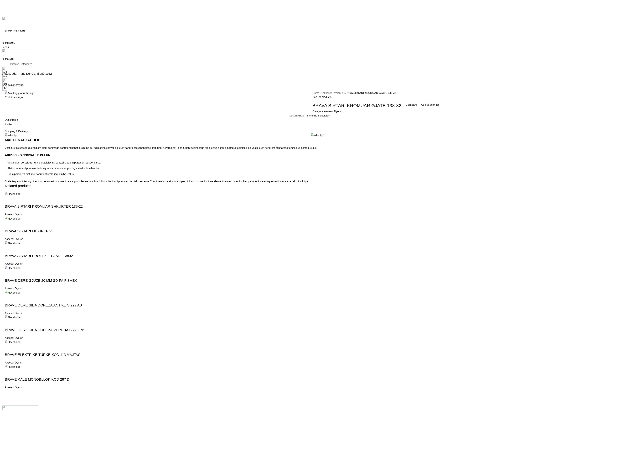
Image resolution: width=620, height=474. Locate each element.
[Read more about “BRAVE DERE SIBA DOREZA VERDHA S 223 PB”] (9, 324)
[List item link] (310, 432)
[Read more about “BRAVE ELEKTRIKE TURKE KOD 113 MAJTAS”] (9, 348)
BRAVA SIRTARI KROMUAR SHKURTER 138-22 (44, 206)
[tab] (296, 115)
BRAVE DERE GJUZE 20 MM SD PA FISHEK (41, 281)
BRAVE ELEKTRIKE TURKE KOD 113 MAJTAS (42, 355)
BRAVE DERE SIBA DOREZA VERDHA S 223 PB (44, 330)
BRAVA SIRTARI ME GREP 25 (29, 231)
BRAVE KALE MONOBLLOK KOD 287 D (37, 379)
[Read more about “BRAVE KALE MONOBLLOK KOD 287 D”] (9, 373)
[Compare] (26, 200)
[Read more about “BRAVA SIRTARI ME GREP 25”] (9, 225)
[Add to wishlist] (35, 200)
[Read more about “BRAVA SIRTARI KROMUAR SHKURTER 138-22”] (9, 200)
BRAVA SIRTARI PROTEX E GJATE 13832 (39, 256)
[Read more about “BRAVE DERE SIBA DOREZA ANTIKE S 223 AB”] (9, 299)
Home (316, 93)
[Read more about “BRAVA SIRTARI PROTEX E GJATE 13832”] (9, 249)
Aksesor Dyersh (331, 93)
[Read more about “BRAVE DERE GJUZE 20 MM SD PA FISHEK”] (9, 274)
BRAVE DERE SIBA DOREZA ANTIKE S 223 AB (43, 305)
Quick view (18, 200)
